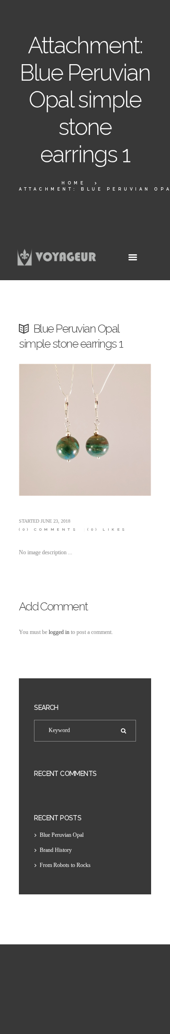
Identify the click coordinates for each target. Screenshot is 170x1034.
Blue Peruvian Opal (62, 835)
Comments (48, 529)
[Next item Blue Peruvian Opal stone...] (118, 429)
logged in (59, 632)
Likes (107, 529)
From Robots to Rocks (65, 865)
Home (73, 183)
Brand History (56, 850)
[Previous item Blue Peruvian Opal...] (52, 429)
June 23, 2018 (55, 521)
